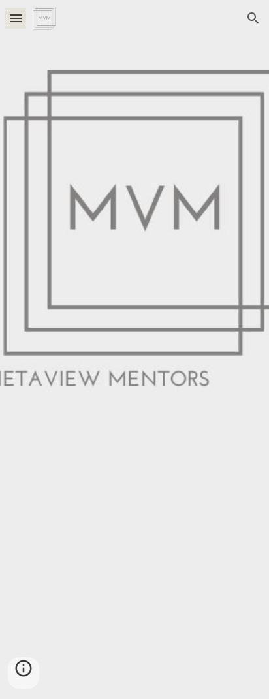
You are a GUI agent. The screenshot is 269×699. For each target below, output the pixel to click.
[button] (15, 18)
